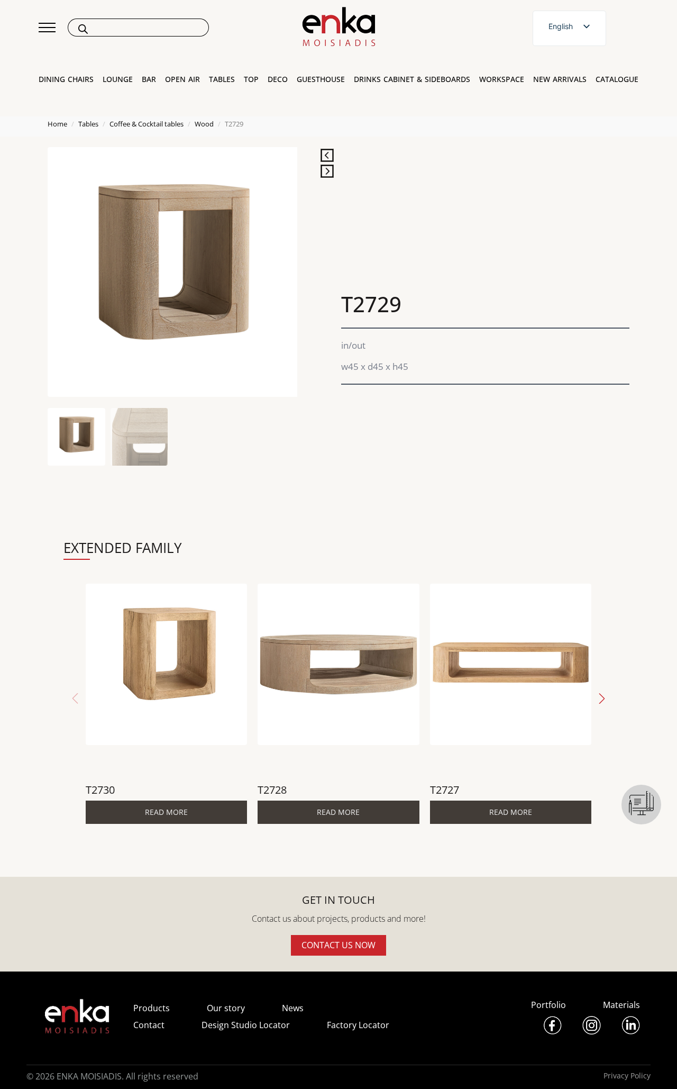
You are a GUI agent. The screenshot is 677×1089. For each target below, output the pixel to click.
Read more (166, 812)
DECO (278, 79)
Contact (148, 1025)
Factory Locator (358, 1025)
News (293, 1008)
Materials (621, 1005)
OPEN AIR (182, 79)
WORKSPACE (501, 79)
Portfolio (548, 1005)
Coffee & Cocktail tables (146, 124)
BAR (149, 79)
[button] (602, 698)
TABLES (222, 79)
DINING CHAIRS (66, 79)
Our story (226, 1008)
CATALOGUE (617, 79)
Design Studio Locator (246, 1025)
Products (151, 1008)
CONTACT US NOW (338, 945)
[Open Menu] (47, 27)
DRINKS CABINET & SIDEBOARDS (412, 79)
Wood (204, 124)
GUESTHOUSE (321, 79)
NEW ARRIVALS (560, 79)
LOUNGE (118, 79)
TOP (251, 79)
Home (57, 124)
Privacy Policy (627, 1075)
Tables (88, 124)
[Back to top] (654, 1066)
